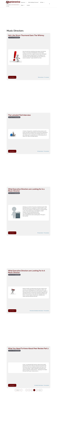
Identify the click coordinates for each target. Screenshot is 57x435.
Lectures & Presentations (34, 310)
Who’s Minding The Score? (33, 2)
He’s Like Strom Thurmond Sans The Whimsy (26, 35)
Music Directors (41, 77)
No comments (47, 151)
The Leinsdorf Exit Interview (19, 115)
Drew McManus (17, 37)
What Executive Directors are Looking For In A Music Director (26, 272)
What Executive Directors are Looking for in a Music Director (26, 190)
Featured (37, 385)
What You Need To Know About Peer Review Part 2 (28, 348)
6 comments (47, 77)
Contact (28, 5)
